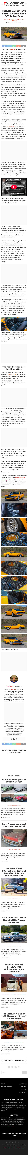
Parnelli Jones (12, 374)
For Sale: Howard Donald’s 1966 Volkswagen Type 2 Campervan (14, 968)
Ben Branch (12, 49)
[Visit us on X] (12, 1067)
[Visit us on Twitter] (12, 1142)
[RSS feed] (2, 3)
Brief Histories (6, 1086)
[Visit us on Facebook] (9, 1067)
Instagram (23, 1092)
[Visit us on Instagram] (16, 1067)
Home (3, 1083)
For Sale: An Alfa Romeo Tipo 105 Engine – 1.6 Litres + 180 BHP (8, 1060)
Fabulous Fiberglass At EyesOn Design (14, 780)
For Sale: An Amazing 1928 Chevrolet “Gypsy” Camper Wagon (14, 1016)
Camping (13, 995)
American (7, 19)
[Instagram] (12, 739)
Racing (14, 20)
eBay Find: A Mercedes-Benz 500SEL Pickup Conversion (14, 920)
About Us (4, 1089)
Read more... (10, 1126)
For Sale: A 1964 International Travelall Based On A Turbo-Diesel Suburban (14, 872)
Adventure (5, 995)
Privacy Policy (7, 1147)
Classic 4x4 (16, 899)
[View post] (14, 793)
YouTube (24, 1089)
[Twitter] (16, 739)
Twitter (24, 1086)
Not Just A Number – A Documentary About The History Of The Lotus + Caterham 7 (21, 1060)
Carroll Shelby (11, 126)
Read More (5, 817)
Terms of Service (19, 1147)
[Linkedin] (14, 739)
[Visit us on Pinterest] (15, 1142)
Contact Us (14, 1149)
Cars (12, 19)
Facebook (23, 1083)
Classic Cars (20, 19)
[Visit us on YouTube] (9, 1142)
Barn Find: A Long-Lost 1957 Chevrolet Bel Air (14, 825)
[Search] (24, 1072)
